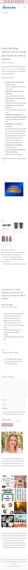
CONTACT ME (5, 561)
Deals (5, 250)
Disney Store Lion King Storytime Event (15, 264)
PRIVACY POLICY (14, 561)
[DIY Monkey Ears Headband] (7, 508)
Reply (5, 343)
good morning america (7, 254)
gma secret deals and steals (17, 252)
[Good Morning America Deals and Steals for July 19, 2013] (6, 239)
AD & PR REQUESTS (21, 559)
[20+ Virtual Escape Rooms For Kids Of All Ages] (20, 508)
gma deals (6, 252)
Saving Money (11, 250)
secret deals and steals (16, 257)
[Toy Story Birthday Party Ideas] (20, 521)
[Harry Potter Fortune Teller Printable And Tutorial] (7, 521)
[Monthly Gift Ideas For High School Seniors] (7, 482)
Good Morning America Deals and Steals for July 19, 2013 (6, 244)
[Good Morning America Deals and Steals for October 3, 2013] (18, 226)
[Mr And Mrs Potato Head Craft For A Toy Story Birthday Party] (20, 482)
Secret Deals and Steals (12, 69)
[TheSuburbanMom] (9, 7)
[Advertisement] (14, 32)
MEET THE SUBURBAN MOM (8, 559)
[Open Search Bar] (24, 7)
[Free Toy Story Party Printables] (7, 495)
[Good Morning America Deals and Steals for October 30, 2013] (6, 226)
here (2, 161)
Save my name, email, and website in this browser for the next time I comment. (14, 413)
